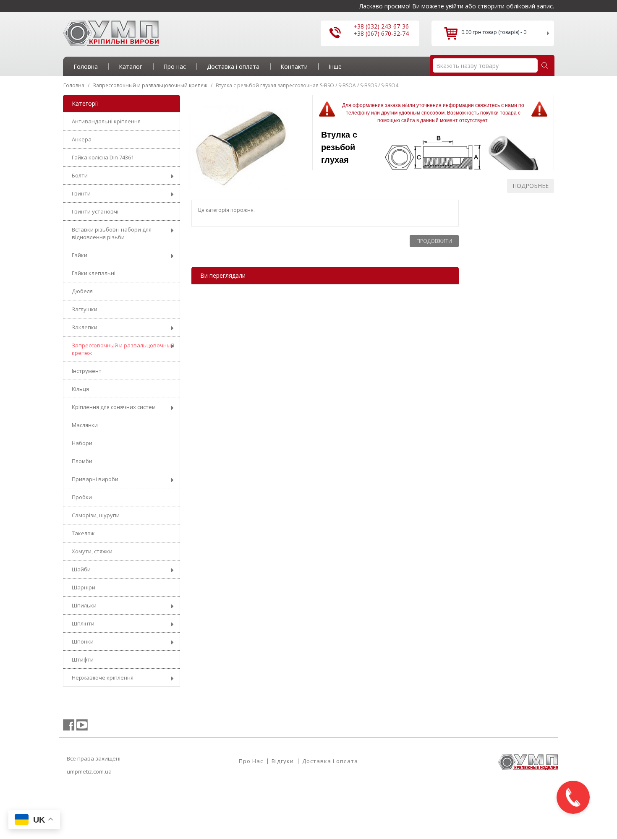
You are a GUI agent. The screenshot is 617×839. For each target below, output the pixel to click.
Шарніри (83, 587)
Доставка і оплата (330, 761)
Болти (80, 175)
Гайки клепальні (93, 273)
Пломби (82, 461)
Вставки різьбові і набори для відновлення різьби (112, 233)
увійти (454, 6)
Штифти (83, 659)
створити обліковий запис (515, 6)
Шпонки (83, 641)
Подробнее (530, 186)
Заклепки (84, 327)
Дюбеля (82, 291)
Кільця (80, 389)
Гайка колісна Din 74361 (103, 157)
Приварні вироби (95, 479)
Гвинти (81, 193)
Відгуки (283, 761)
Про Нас (251, 761)
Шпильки (84, 605)
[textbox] (485, 65)
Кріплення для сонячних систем (114, 407)
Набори (82, 443)
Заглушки (84, 309)
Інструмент (87, 371)
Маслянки (85, 425)
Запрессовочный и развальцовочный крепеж (123, 349)
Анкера (82, 139)
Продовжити (434, 241)
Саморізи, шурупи (96, 515)
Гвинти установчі (95, 211)
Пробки (82, 497)
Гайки (79, 255)
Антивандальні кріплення (106, 121)
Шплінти (83, 623)
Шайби (81, 569)
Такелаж (83, 533)
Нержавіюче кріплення (102, 677)
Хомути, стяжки (92, 551)
